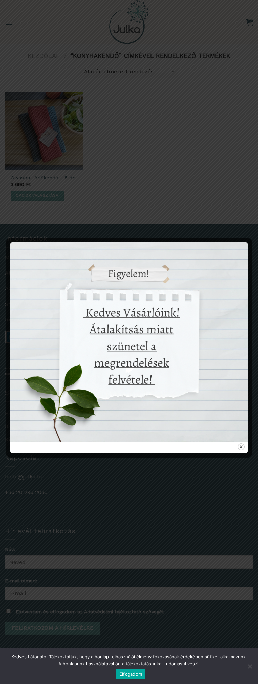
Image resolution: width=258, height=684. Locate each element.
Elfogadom (130, 674)
